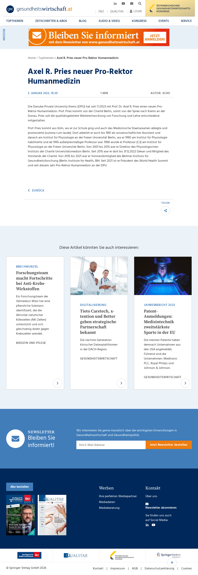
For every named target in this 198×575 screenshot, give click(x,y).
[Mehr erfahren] (29, 555)
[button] (14, 21)
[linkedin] (147, 524)
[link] (39, 9)
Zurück (38, 190)
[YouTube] (153, 524)
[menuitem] (101, 12)
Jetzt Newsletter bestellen (169, 445)
